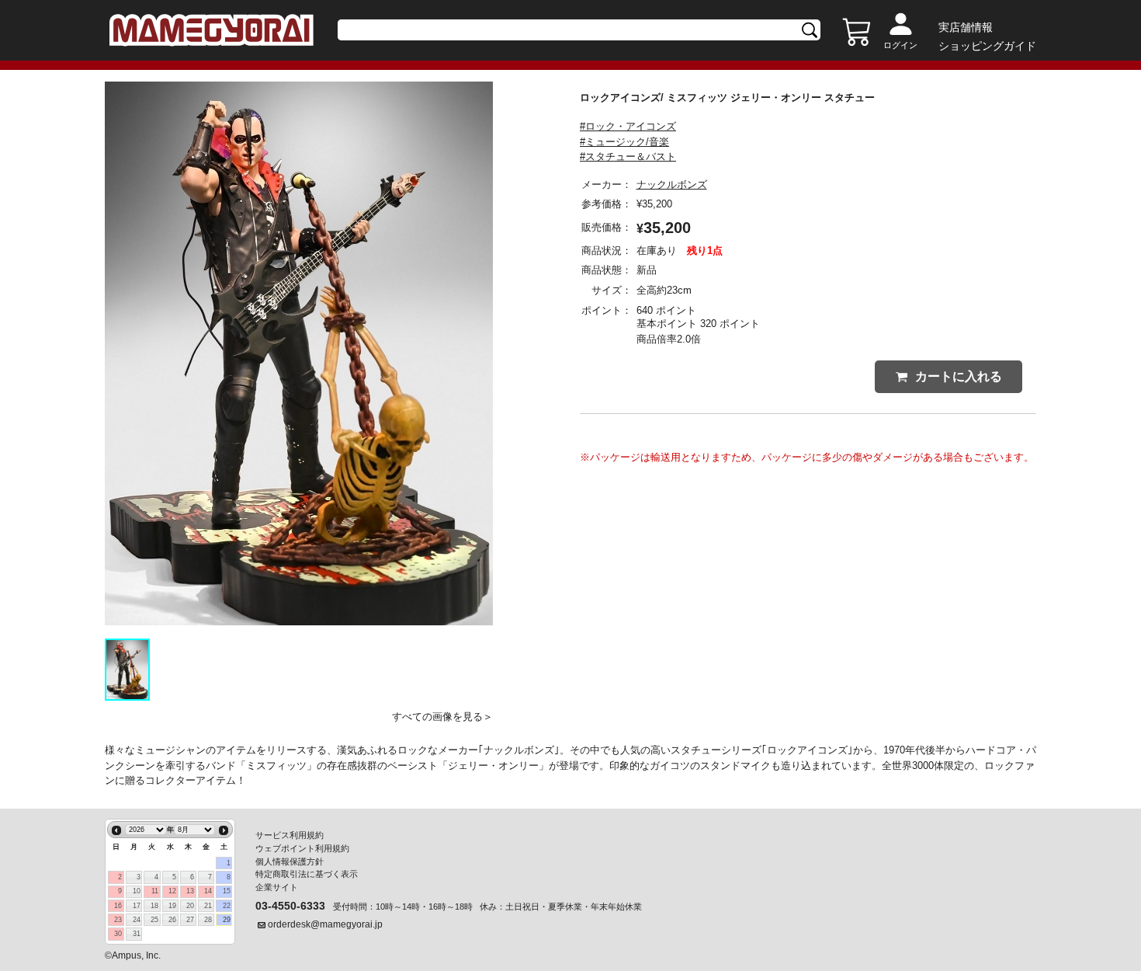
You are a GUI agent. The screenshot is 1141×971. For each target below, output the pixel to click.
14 (208, 891)
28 (208, 920)
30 (118, 934)
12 (172, 891)
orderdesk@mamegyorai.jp (325, 924)
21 (208, 906)
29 (227, 920)
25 (154, 920)
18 (154, 906)
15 (227, 891)
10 (136, 891)
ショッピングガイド (987, 46)
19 (172, 906)
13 (190, 891)
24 (136, 920)
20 (190, 906)
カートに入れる (958, 376)
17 (136, 906)
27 (190, 920)
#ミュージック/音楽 (624, 142)
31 (136, 934)
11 (154, 891)
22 (227, 906)
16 (118, 906)
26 (172, 920)
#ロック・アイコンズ (628, 126)
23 (118, 920)
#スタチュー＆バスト (628, 156)
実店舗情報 (965, 27)
